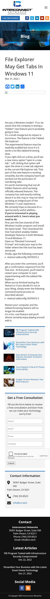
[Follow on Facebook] (27, 18)
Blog (23, 78)
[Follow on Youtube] (42, 18)
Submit (11, 463)
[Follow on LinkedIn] (37, 18)
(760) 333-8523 (29, 536)
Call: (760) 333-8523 (10, 18)
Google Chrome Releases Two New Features (29, 380)
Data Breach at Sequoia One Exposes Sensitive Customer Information (29, 356)
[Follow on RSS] (47, 18)
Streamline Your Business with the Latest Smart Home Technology (30, 344)
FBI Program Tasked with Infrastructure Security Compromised (27, 332)
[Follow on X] (32, 18)
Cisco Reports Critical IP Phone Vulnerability (30, 368)
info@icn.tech (28, 539)
